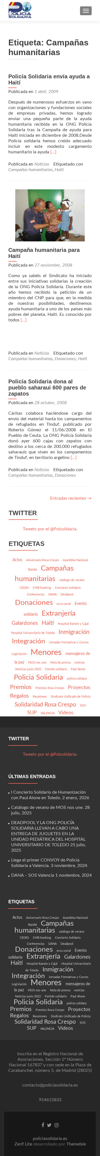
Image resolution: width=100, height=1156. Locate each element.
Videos (65, 712)
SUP (32, 712)
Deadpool (67, 594)
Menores (46, 652)
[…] (53, 152)
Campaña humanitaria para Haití (44, 253)
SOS (83, 705)
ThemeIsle (76, 1144)
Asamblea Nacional (75, 560)
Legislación (19, 654)
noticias (79, 662)
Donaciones (65, 359)
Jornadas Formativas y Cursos (69, 642)
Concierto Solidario (68, 587)
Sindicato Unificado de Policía (70, 696)
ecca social (64, 603)
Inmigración (74, 632)
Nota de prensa (60, 662)
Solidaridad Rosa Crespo (45, 705)
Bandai (32, 569)
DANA (52, 594)
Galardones (25, 623)
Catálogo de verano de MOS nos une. (47, 807)
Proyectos (79, 687)
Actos (17, 560)
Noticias (41, 164)
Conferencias (35, 594)
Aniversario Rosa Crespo (42, 560)
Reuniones (40, 696)
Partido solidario (56, 669)
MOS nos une (37, 662)
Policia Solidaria (38, 677)
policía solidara (77, 678)
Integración (28, 641)
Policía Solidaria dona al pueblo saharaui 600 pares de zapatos (47, 387)
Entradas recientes (71, 498)
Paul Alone (78, 669)
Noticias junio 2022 (28, 669)
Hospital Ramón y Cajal (73, 623)
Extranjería (59, 613)
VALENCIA (47, 713)
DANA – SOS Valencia (32, 875)
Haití (59, 169)
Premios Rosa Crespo (50, 688)
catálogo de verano (71, 580)
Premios (21, 687)
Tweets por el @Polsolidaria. (50, 529)
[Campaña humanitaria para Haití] (50, 215)
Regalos (19, 696)
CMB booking (42, 587)
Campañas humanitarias (30, 169)
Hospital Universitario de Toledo (33, 632)
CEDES (24, 587)
